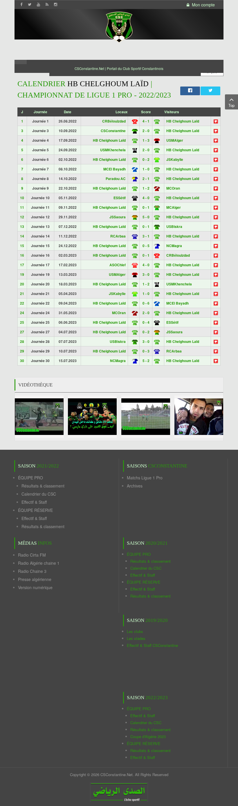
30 (22, 360)
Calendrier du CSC (38, 494)
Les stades (136, 638)
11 (22, 207)
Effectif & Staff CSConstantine (152, 645)
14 (22, 236)
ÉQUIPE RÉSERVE (35, 510)
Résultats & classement (42, 486)
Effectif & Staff (34, 502)
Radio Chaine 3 (32, 571)
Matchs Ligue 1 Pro (145, 478)
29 (22, 351)
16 (22, 255)
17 (22, 264)
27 (22, 331)
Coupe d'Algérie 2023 (148, 736)
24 (22, 312)
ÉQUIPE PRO (30, 478)
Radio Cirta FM (32, 555)
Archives (135, 486)
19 (22, 274)
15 (22, 245)
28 (22, 341)
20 (22, 284)
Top (231, 105)
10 (22, 197)
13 (22, 226)
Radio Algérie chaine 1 (38, 563)
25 (22, 322)
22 (22, 303)
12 (22, 217)
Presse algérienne (34, 579)
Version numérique (35, 587)
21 (22, 293)
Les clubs (135, 631)
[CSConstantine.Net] (119, 26)
